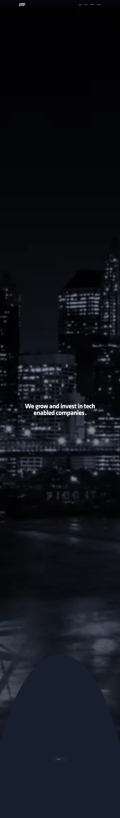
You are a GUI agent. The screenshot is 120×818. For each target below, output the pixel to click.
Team (86, 4)
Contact (99, 4)
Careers (92, 4)
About (80, 4)
